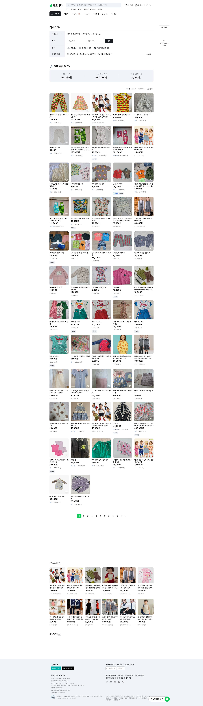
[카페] (115, 682)
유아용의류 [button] (97, 34)
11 (121, 516)
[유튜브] (111, 682)
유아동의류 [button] (87, 34)
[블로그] (119, 682)
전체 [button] (68, 34)
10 (117, 516)
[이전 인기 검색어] (67, 9)
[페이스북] (107, 682)
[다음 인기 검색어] (69, 9)
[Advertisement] (101, 540)
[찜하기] (66, 110)
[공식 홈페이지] (123, 681)
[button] (95, 54)
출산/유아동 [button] (77, 34)
